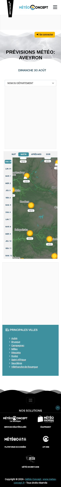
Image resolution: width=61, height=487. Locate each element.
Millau (14, 349)
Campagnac (17, 345)
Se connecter (46, 34)
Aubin (14, 338)
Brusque (15, 342)
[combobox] (30, 83)
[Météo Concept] (34, 7)
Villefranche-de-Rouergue (24, 366)
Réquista (16, 352)
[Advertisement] (30, 118)
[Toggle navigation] (30, 400)
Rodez (14, 356)
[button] (54, 258)
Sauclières (16, 363)
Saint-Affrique (18, 359)
